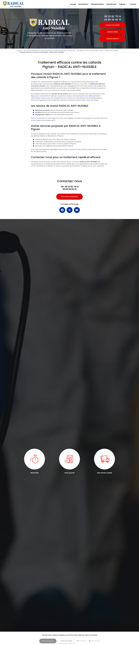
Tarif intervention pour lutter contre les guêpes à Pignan (55, 144)
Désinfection (111, 4)
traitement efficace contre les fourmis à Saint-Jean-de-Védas (75, 100)
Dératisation (83, 4)
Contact (133, 4)
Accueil (73, 4)
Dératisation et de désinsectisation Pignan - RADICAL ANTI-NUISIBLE (97, 50)
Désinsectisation (97, 4)
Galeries (122, 4)
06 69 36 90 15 (112, 19)
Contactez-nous (112, 25)
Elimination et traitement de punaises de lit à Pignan (54, 146)
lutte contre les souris (72, 149)
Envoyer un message (69, 197)
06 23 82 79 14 (112, 16)
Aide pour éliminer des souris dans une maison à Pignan (55, 139)
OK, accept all (48, 641)
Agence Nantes (112, 39)
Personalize (82, 641)
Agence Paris (112, 32)
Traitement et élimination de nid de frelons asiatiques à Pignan (58, 142)
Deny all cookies (66, 641)
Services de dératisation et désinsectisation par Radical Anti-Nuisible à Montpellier (49, 50)
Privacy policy (95, 641)
